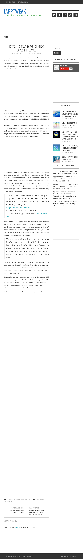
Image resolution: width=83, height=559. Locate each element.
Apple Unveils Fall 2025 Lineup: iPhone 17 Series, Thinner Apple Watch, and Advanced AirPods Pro (70, 135)
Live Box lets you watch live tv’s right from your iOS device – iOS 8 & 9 (65, 179)
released (42, 499)
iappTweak (15, 11)
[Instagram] (75, 15)
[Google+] (65, 15)
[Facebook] (59, 15)
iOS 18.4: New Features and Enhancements (70, 158)
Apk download (58, 192)
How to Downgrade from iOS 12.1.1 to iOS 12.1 (17, 511)
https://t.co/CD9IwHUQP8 (18, 207)
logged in (17, 527)
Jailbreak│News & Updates (23, 499)
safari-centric (8, 502)
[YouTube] (70, 15)
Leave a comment (37, 53)
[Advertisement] (39, 25)
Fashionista (65, 556)
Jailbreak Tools (10, 2)
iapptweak (27, 53)
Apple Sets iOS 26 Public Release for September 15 (70, 124)
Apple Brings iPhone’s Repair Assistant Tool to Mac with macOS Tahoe (70, 114)
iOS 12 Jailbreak (11, 499)
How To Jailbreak (23, 2)
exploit (37, 499)
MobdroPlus (57, 184)
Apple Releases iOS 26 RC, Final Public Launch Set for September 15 (70, 147)
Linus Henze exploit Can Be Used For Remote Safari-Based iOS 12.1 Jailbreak (36, 512)
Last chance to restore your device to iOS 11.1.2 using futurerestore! (65, 204)
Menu (6, 37)
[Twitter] (54, 15)
